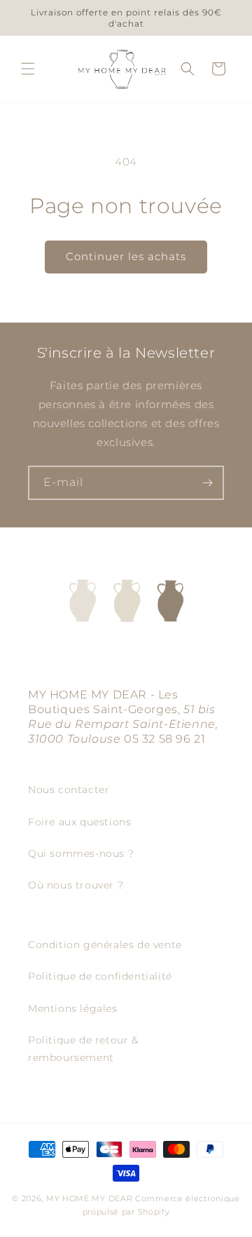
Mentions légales (73, 1008)
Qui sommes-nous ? (81, 853)
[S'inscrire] (207, 483)
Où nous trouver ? (75, 885)
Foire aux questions (79, 822)
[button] (28, 68)
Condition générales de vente (105, 944)
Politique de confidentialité (100, 976)
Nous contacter (68, 789)
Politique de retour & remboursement (83, 1049)
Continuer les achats (126, 256)
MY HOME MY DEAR (89, 1198)
